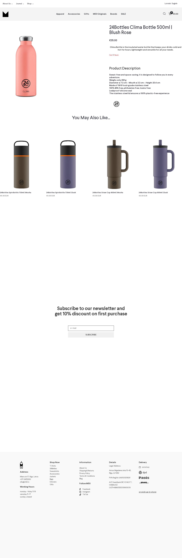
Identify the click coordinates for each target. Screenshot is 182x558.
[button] (164, 14)
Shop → (30, 4)
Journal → (20, 4)
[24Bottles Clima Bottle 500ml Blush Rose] (26, 60)
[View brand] (116, 111)
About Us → (8, 4)
